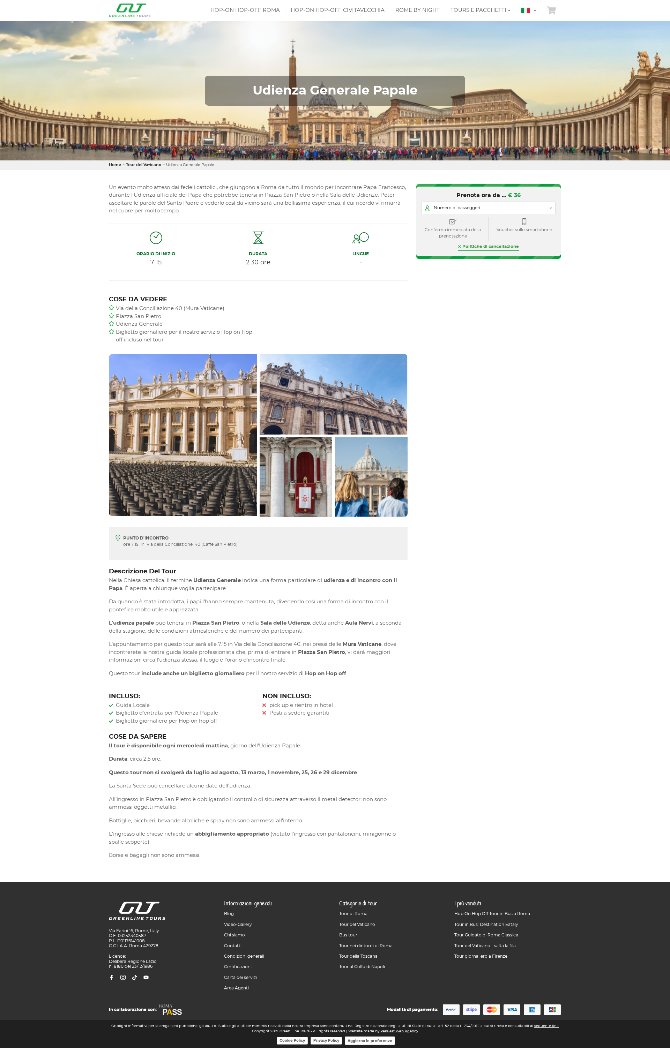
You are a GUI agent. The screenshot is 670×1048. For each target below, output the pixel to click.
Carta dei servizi (240, 977)
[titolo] (137, 913)
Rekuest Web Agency (399, 1031)
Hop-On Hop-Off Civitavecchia (338, 10)
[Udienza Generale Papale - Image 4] (373, 476)
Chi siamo (234, 935)
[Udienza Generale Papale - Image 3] (294, 476)
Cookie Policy (292, 1040)
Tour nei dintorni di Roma (366, 946)
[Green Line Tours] (130, 10)
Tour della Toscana (358, 956)
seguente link (546, 1026)
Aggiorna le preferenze (370, 1040)
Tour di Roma (353, 914)
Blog (229, 914)
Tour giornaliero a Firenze (480, 956)
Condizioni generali (244, 956)
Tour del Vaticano (143, 165)
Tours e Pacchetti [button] (478, 10)
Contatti (232, 946)
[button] (529, 10)
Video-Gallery (238, 924)
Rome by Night (417, 10)
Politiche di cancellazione (490, 246)
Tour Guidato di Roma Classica (486, 935)
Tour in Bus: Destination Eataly (486, 924)
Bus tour (348, 935)
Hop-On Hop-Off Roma (245, 10)
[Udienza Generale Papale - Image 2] (334, 394)
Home (115, 165)
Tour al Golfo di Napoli (362, 967)
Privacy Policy (326, 1040)
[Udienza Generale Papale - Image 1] (181, 436)
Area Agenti (236, 988)
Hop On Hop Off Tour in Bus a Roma (492, 914)
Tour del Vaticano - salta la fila (485, 946)
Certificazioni (238, 967)
